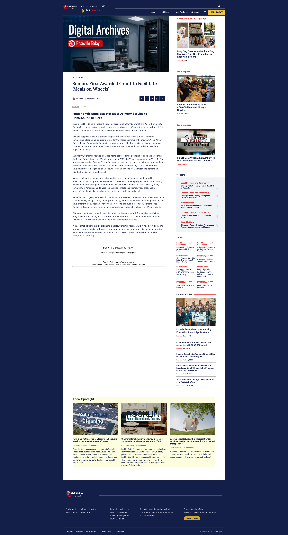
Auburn (180, 114)
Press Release (84, 107)
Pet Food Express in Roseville (204, 286)
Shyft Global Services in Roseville (185, 286)
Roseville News (182, 164)
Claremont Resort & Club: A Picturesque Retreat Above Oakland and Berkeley (197, 226)
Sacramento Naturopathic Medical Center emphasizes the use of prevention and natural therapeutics (192, 441)
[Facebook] (142, 98)
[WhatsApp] (157, 98)
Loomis (179, 336)
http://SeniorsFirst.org (83, 235)
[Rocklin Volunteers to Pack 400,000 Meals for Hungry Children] (196, 88)
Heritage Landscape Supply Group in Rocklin (196, 216)
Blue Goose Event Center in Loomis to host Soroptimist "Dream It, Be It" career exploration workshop (195, 368)
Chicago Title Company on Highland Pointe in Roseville (195, 197)
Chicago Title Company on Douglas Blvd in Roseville (197, 187)
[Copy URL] (162, 98)
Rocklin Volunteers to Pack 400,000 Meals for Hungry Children (191, 107)
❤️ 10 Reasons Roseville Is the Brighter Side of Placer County (197, 206)
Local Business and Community (195, 183)
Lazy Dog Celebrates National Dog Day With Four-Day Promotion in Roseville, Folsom (195, 54)
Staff (81, 99)
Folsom (180, 60)
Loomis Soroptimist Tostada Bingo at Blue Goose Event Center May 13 (195, 355)
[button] (218, 5)
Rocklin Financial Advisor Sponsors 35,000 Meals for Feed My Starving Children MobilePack (205, 273)
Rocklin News (202, 266)
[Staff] (74, 98)
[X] (147, 98)
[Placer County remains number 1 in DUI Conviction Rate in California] (196, 142)
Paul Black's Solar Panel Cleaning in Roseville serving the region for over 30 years (95, 440)
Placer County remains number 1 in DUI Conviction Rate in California (196, 159)
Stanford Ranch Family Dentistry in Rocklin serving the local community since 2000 (142, 440)
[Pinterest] (152, 98)
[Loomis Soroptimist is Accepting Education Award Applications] (196, 312)
